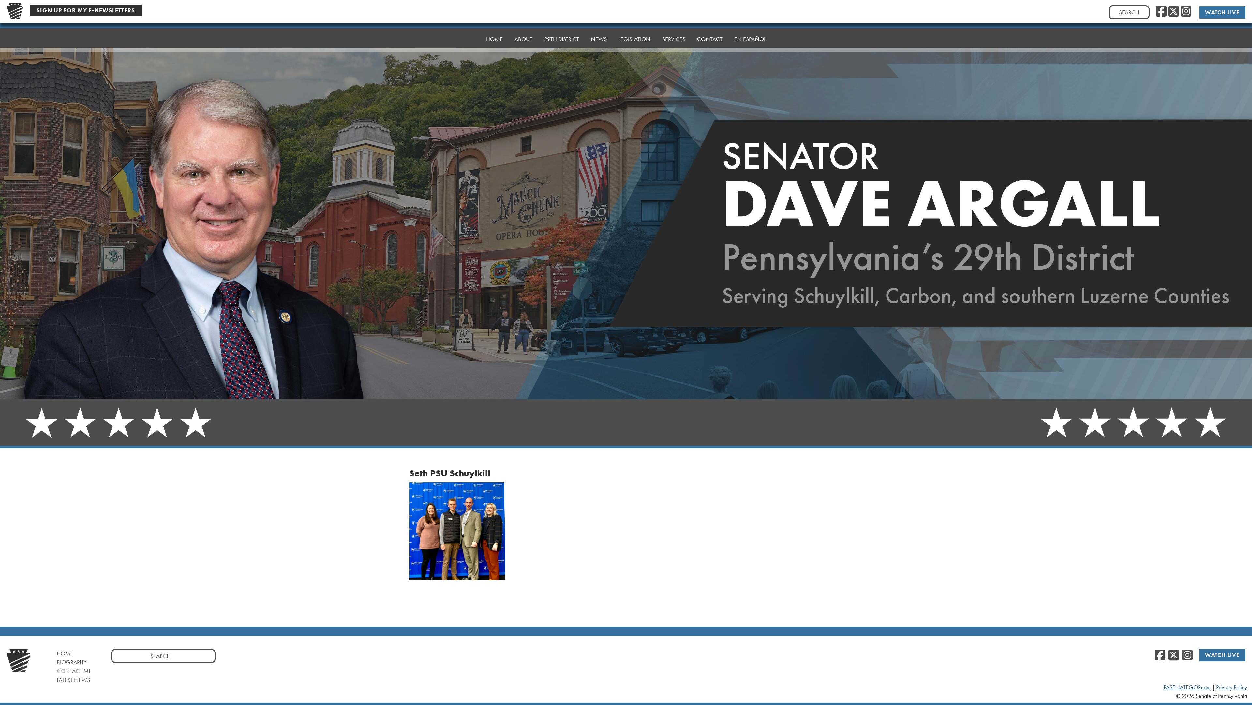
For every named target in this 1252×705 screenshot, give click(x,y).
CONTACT (710, 39)
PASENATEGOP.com (1187, 687)
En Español (750, 39)
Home (65, 653)
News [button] (599, 39)
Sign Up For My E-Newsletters (86, 10)
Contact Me (74, 671)
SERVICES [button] (673, 39)
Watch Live (1222, 12)
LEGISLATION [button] (634, 39)
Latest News (73, 679)
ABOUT (523, 39)
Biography (72, 662)
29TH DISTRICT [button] (561, 39)
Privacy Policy (1231, 687)
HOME (494, 39)
